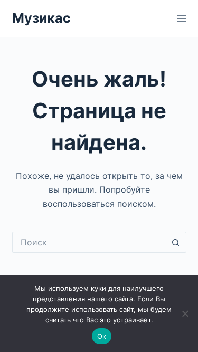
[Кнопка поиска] (175, 242)
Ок (102, 336)
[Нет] (185, 313)
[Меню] (181, 18)
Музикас (41, 18)
